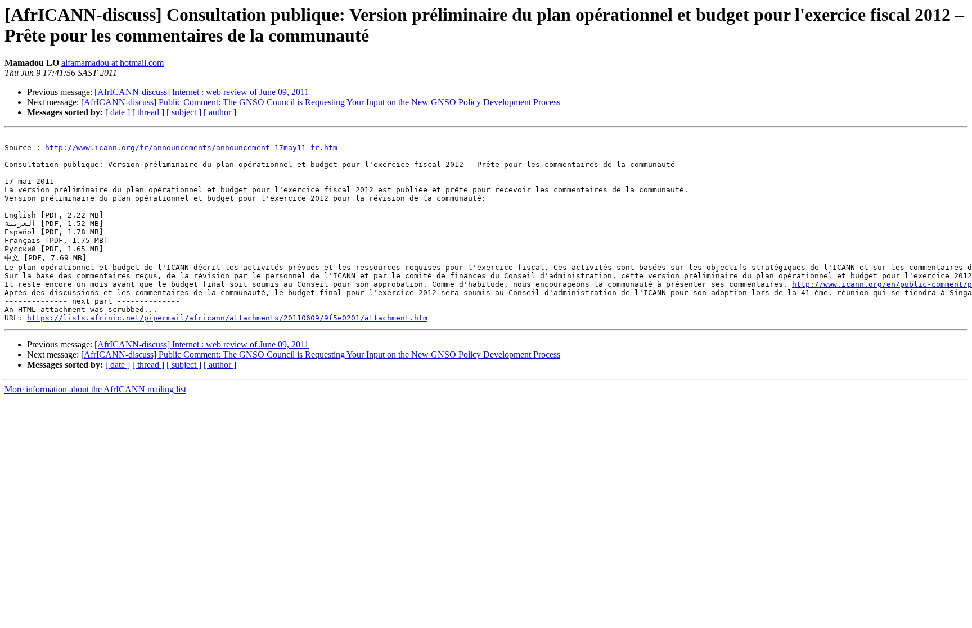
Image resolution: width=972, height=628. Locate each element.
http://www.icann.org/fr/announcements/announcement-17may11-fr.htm (191, 147)
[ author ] (220, 112)
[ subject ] (183, 112)
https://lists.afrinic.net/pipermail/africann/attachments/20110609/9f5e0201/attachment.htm (227, 318)
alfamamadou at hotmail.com (112, 62)
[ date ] (117, 112)
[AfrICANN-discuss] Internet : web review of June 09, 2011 (201, 92)
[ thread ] (148, 112)
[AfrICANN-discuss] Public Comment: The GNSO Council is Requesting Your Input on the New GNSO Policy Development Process (320, 102)
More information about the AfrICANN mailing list (95, 389)
